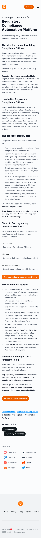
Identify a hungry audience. (12, 206)
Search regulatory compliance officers (20, 277)
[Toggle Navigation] (38, 7)
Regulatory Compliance (14, 434)
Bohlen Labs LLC (21, 529)
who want (5, 254)
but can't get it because (11, 265)
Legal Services (9, 429)
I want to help (7, 243)
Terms (28, 512)
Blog (21, 512)
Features (5, 512)
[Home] (4, 7)
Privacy (36, 512)
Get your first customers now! (15, 398)
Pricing (13, 512)
